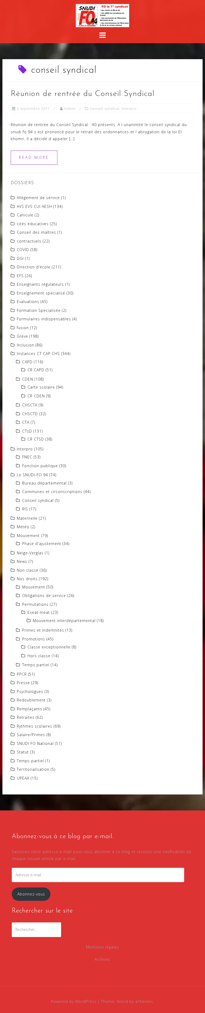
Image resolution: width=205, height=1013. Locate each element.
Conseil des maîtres (36, 232)
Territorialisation (33, 769)
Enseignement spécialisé (41, 293)
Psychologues (30, 691)
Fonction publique (40, 465)
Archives (102, 959)
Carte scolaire (41, 387)
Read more (34, 157)
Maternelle (27, 518)
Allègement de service (38, 197)
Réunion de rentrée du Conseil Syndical (83, 94)
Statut (23, 751)
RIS (25, 508)
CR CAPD (35, 369)
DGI (20, 258)
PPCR (22, 674)
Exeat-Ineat (38, 612)
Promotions (33, 638)
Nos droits (27, 578)
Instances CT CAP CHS (38, 353)
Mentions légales (102, 947)
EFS (20, 275)
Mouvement (28, 535)
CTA (25, 422)
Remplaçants (29, 708)
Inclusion (25, 345)
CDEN (27, 379)
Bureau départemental (44, 483)
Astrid (122, 1001)
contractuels (29, 241)
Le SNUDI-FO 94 (32, 474)
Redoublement (31, 700)
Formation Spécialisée (39, 310)
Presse (23, 682)
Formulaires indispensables (44, 318)
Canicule (25, 214)
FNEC (27, 456)
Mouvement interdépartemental (64, 620)
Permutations (35, 604)
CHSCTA (29, 404)
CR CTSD (35, 439)
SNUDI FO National (35, 743)
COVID (23, 249)
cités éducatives (33, 223)
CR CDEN (36, 395)
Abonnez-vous (31, 894)
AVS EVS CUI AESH (34, 206)
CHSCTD (30, 413)
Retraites (25, 717)
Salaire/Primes (31, 734)
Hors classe (38, 655)
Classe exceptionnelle (48, 646)
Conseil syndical (104, 108)
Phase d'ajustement (41, 543)
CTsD (27, 431)
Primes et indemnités (43, 630)
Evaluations (28, 301)
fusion (23, 327)
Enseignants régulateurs (40, 284)
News (22, 561)
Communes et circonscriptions (52, 491)
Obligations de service (44, 595)
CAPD (27, 361)
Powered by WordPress (73, 1001)
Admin (70, 108)
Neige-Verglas (30, 552)
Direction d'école (33, 266)
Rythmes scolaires (34, 726)
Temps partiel (35, 664)
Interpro (129, 108)
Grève (22, 336)
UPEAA (23, 778)
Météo (23, 526)
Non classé (27, 570)
